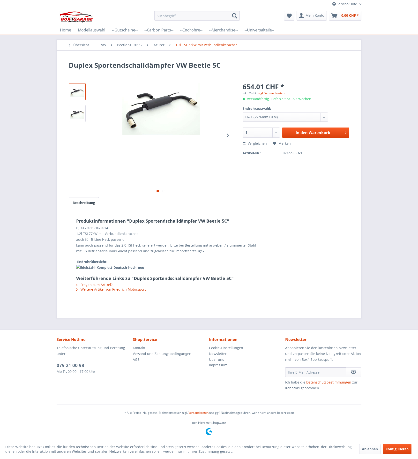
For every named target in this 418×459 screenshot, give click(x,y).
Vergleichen (257, 143)
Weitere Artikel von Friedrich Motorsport (113, 289)
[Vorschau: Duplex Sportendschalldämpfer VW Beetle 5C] (77, 91)
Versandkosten (198, 413)
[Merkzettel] (289, 16)
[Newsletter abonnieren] (353, 372)
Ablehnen (370, 449)
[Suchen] (235, 16)
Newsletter (218, 353)
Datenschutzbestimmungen (328, 382)
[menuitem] (197, 16)
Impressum (218, 365)
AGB (136, 359)
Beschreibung (84, 202)
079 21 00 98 (70, 365)
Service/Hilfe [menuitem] (347, 4)
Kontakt (139, 348)
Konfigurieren (397, 449)
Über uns (216, 359)
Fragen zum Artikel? (96, 284)
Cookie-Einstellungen (226, 348)
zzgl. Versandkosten (271, 93)
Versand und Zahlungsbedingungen (162, 353)
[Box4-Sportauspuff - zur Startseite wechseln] (76, 17)
